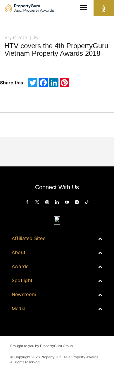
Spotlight (22, 280)
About (18, 252)
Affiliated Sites (28, 238)
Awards (20, 266)
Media (18, 308)
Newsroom (24, 294)
